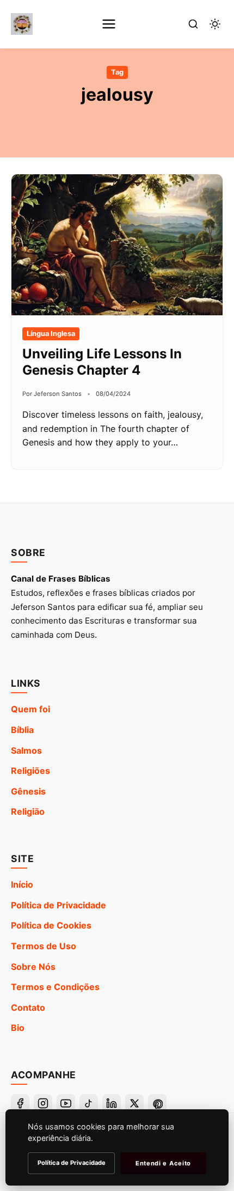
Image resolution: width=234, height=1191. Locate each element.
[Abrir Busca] (193, 24)
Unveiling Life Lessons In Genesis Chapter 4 (102, 362)
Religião (28, 811)
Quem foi (30, 709)
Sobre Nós (33, 966)
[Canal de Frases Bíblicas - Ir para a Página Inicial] (22, 24)
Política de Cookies (51, 925)
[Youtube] (66, 1103)
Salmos (26, 750)
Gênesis (28, 791)
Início (22, 884)
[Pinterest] (157, 1103)
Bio (17, 1027)
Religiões (30, 770)
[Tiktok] (88, 1103)
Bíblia (22, 729)
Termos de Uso (43, 945)
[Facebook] (20, 1103)
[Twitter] (134, 1103)
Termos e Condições (55, 986)
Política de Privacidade (58, 905)
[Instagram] (43, 1103)
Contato (28, 1007)
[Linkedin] (111, 1103)
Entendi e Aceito (163, 1163)
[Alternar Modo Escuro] (215, 24)
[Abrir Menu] (109, 24)
